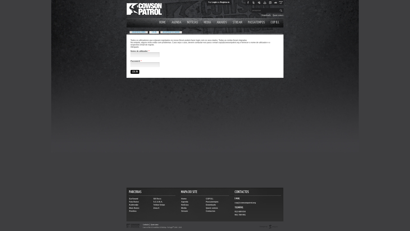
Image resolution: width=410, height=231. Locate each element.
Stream (237, 22)
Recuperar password (171, 32)
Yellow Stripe (159, 205)
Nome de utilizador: (140, 51)
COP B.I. (275, 22)
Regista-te (225, 2)
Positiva (132, 211)
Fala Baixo (134, 202)
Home (162, 22)
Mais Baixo (134, 208)
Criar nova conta (138, 32)
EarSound (133, 199)
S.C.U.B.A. (158, 202)
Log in (154, 32)
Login (214, 2)
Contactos (210, 211)
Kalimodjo (133, 205)
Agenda (176, 22)
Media (207, 22)
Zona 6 (156, 208)
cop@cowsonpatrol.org (245, 203)
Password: (136, 61)
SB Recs (157, 199)
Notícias (192, 22)
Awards (222, 22)
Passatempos (256, 22)
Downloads (266, 15)
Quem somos (278, 15)
